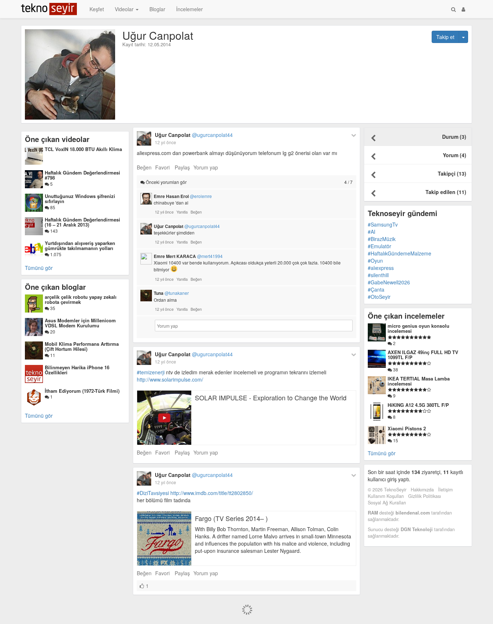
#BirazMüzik (382, 238)
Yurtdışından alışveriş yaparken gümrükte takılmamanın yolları (80, 245)
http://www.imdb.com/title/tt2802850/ (211, 492)
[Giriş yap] (463, 9)
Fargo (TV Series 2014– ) (231, 518)
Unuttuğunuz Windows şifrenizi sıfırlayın (80, 199)
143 (53, 231)
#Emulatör (379, 246)
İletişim (445, 489)
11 (52, 355)
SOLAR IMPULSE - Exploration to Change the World (270, 397)
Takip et (445, 36)
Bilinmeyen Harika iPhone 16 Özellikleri (77, 370)
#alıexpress (381, 267)
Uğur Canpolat (194, 134)
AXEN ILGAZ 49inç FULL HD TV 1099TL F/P (423, 355)
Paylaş (182, 167)
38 (395, 369)
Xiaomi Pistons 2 (407, 428)
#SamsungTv (383, 224)
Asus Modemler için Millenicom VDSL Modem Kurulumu (80, 323)
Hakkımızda (422, 489)
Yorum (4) (454, 155)
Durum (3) (454, 136)
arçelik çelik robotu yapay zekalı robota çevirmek (81, 299)
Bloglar (157, 9)
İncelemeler (189, 9)
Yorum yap (205, 167)
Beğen (144, 167)
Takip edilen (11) (446, 191)
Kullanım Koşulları (386, 496)
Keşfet (97, 9)
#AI (371, 231)
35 (52, 308)
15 (395, 440)
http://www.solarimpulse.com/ (170, 379)
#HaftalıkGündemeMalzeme (399, 253)
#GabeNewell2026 (389, 282)
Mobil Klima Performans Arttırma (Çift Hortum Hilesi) (82, 346)
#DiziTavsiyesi (153, 492)
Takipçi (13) (452, 173)
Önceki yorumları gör (249, 182)
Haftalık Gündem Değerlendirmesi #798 (82, 175)
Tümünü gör (39, 267)
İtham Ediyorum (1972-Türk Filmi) (82, 390)
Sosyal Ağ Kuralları (387, 502)
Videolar (125, 9)
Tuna (171, 293)
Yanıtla (182, 212)
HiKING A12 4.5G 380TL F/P (418, 404)
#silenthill (378, 275)
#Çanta (376, 289)
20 (52, 331)
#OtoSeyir (379, 296)
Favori (162, 167)
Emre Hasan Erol (183, 196)
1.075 (55, 254)
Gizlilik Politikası (424, 496)
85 (52, 207)
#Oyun (375, 260)
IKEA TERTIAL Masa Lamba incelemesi (419, 381)
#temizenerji (151, 372)
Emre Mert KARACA (188, 256)
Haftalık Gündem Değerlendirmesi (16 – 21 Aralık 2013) (82, 222)
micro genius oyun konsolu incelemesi (418, 328)
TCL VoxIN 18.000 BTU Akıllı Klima (83, 149)
